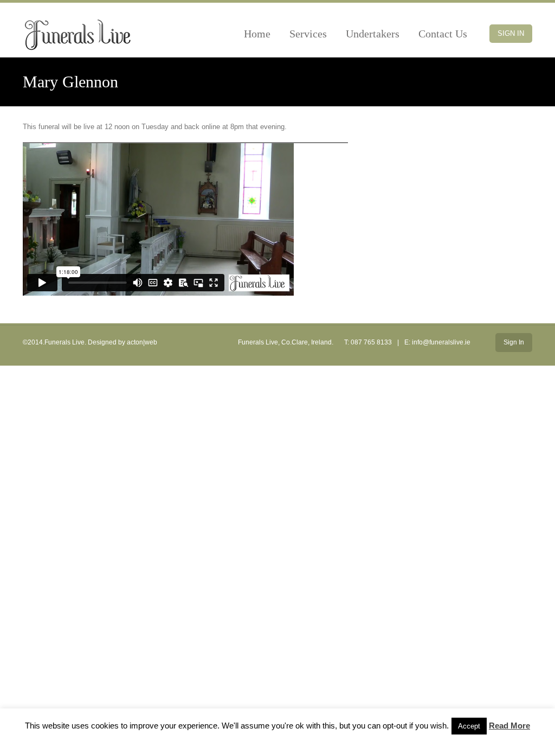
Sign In (511, 33)
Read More (509, 725)
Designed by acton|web (122, 342)
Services (308, 34)
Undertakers (372, 34)
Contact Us (442, 34)
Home (257, 34)
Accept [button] (469, 726)
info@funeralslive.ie (441, 342)
